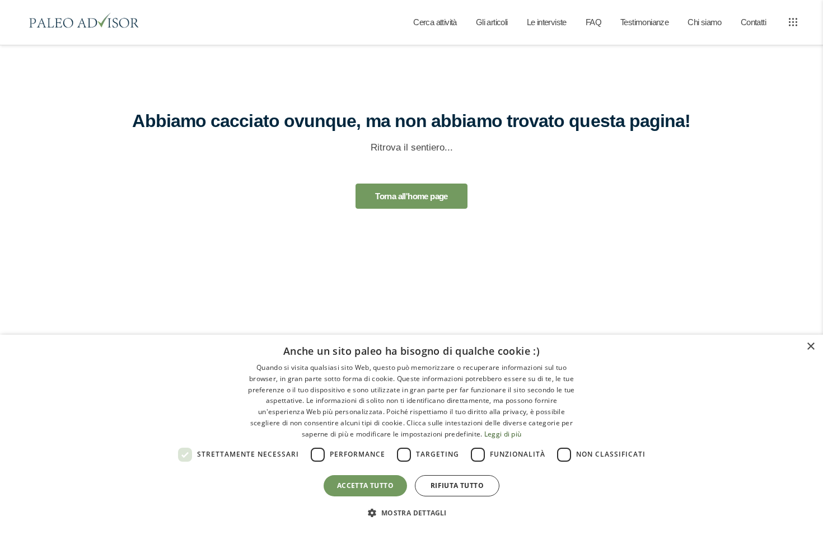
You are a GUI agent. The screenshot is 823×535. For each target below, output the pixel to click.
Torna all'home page (411, 196)
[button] (411, 513)
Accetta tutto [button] (365, 485)
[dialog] (411, 435)
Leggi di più (503, 434)
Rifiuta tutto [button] (457, 485)
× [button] (810, 346)
